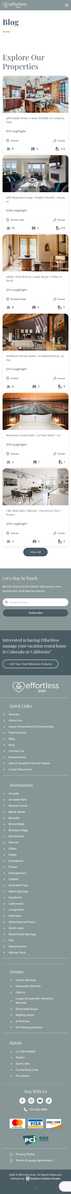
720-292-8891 (38, 1109)
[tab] (20, 110)
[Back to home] (15, 5)
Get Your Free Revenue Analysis (30, 663)
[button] (66, 5)
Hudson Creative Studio (45, 1178)
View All (35, 552)
